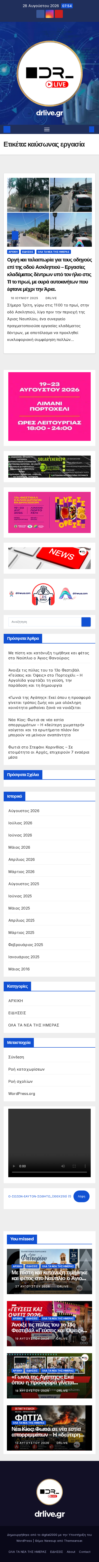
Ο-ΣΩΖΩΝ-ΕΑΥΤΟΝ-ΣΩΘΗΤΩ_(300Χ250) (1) (39, 1196)
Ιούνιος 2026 (20, 835)
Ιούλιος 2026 (20, 823)
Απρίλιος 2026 (21, 859)
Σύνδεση (16, 1057)
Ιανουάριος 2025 (23, 957)
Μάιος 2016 (19, 969)
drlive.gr (49, 113)
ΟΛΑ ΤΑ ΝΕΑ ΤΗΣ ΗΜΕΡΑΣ (54, 251)
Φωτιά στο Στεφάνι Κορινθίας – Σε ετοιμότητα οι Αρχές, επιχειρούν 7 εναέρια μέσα (48, 752)
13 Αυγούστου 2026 (32, 1443)
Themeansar (73, 1540)
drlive (51, 298)
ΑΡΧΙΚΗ (13, 251)
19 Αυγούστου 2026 (32, 1338)
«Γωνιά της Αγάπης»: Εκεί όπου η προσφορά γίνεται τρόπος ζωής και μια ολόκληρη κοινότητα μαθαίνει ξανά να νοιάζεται (49, 702)
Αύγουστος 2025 (23, 884)
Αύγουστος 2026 (23, 810)
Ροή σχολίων (20, 1081)
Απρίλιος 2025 (21, 920)
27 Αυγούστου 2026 (33, 1286)
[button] (84, 129)
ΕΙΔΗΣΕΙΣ (27, 251)
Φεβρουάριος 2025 (25, 944)
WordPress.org (21, 1093)
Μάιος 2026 (19, 847)
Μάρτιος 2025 (21, 932)
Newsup (50, 1540)
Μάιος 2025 (19, 908)
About (71, 1551)
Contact (84, 1551)
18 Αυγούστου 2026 (32, 1390)
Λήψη (81, 1196)
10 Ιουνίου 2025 (25, 298)
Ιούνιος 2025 (20, 896)
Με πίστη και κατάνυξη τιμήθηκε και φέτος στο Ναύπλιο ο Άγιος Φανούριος (49, 1278)
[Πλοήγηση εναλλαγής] (47, 129)
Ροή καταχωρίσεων (26, 1069)
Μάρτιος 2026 (21, 871)
